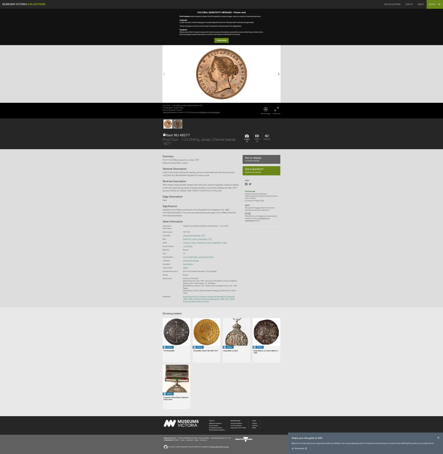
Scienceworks (213, 425)
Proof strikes (209, 257)
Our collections (392, 4)
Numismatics (188, 264)
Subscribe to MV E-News (238, 428)
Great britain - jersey (195, 257)
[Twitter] (250, 184)
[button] (435, 4)
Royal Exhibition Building (217, 430)
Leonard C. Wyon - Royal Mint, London (197, 243)
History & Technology (191, 261)
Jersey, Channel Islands (192, 236)
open (258, 208)
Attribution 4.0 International (209, 112)
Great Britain (202, 239)
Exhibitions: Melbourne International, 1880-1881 (211, 299)
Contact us (203, 440)
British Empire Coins (190, 297)
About (421, 4)
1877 (203, 236)
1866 (224, 243)
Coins (185, 257)
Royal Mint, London (190, 239)
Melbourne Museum (215, 423)
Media (254, 428)
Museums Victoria (23, 4)
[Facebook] (246, 184)
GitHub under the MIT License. (219, 447)
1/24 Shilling (187, 246)
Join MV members (236, 423)
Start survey (299, 448)
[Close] (438, 438)
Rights (197, 440)
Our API (409, 4)
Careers (254, 423)
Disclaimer (189, 440)
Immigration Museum (215, 428)
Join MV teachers (236, 425)
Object (185, 268)
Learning (255, 425)
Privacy (182, 440)
